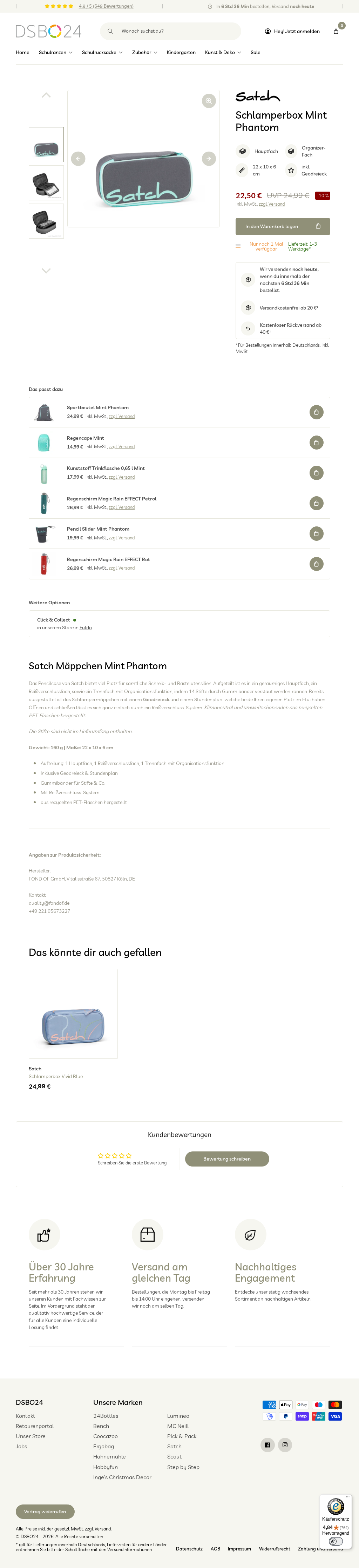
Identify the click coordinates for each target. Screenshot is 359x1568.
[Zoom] (209, 101)
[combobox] (170, 31)
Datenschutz (189, 1549)
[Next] (209, 159)
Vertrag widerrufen (45, 1511)
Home (22, 52)
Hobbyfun (105, 1466)
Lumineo (178, 1415)
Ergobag (103, 1446)
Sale (255, 52)
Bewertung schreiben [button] (227, 1159)
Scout (174, 1456)
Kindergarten (181, 52)
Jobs (21, 1446)
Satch (174, 1446)
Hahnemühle (109, 1456)
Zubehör (141, 52)
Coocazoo (105, 1436)
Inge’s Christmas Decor (122, 1477)
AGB (215, 1549)
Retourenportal (35, 1425)
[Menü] (348, 1498)
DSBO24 (29, 1402)
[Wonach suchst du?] (111, 31)
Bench (101, 1425)
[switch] (336, 1541)
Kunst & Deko (220, 52)
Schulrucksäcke (99, 52)
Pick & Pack (181, 1436)
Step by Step (183, 1466)
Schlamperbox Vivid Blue (56, 1076)
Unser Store (31, 1436)
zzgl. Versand (272, 204)
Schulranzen (52, 52)
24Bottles (105, 1415)
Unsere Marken (118, 1402)
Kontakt (25, 1415)
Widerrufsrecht (274, 1549)
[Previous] (78, 159)
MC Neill (178, 1425)
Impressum (239, 1549)
